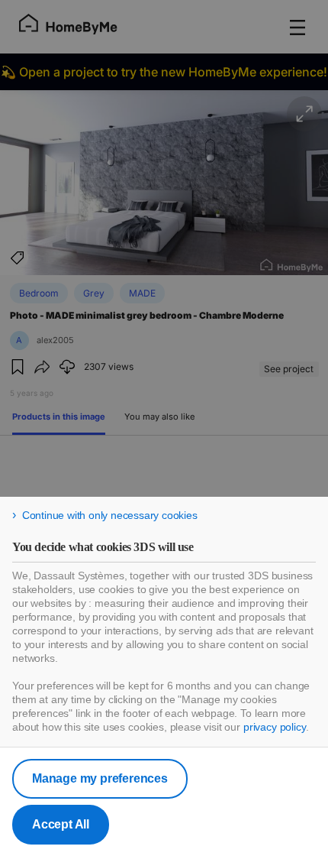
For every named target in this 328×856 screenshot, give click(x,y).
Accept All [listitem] (60, 824)
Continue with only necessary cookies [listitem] (110, 515)
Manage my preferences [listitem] (100, 778)
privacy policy (274, 727)
